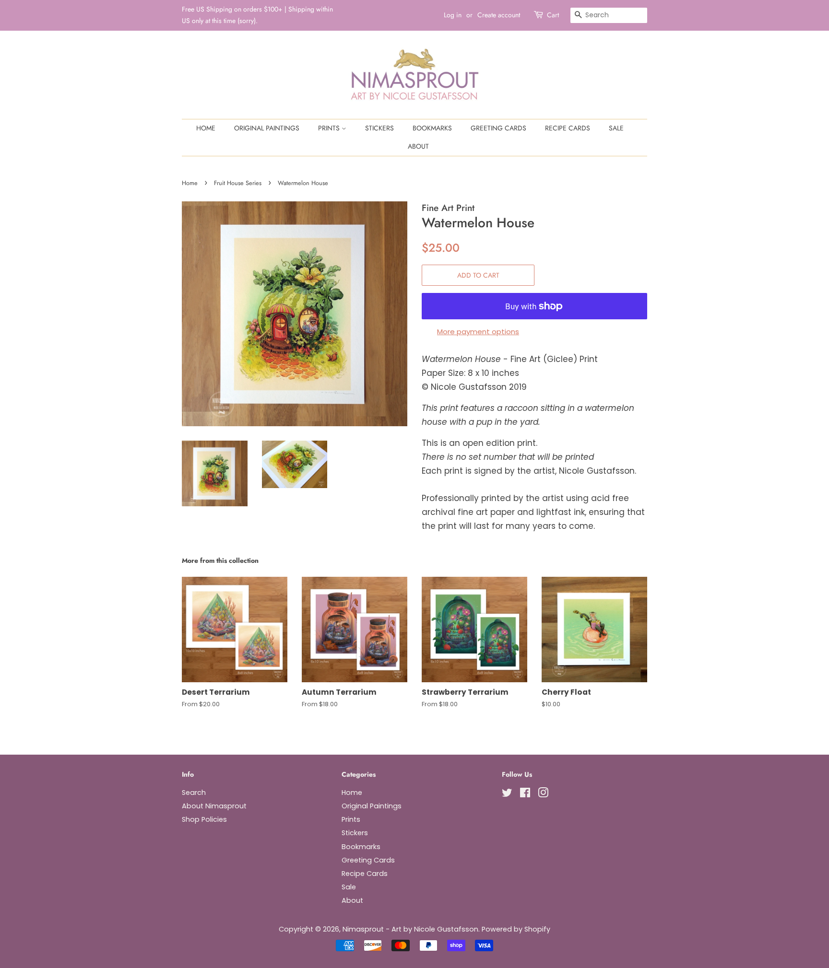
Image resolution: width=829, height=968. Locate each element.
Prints (330, 128)
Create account (498, 15)
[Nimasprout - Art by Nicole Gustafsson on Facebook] (525, 794)
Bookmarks (432, 128)
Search (194, 792)
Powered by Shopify (516, 929)
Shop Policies (204, 819)
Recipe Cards (567, 128)
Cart (553, 15)
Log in (453, 15)
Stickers (379, 128)
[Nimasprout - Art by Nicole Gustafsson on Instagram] (543, 794)
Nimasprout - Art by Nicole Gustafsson (410, 929)
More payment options (478, 332)
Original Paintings (266, 128)
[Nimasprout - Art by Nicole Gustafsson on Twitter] (507, 794)
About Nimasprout (214, 806)
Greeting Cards (498, 128)
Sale (616, 128)
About (418, 146)
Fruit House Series (237, 182)
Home (205, 128)
